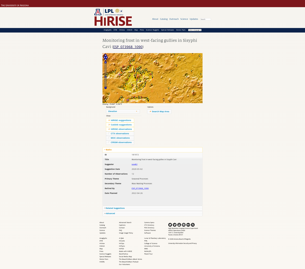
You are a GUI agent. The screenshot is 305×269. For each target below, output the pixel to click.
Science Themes (150, 230)
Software (147, 233)
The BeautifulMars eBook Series (130, 259)
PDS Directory (149, 228)
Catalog (164, 19)
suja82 (134, 164)
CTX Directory (149, 225)
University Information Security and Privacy (182, 243)
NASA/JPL (147, 251)
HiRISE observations (121, 129)
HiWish (129, 30)
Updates (194, 19)
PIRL (145, 241)
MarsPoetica (123, 254)
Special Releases (167, 30)
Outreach (174, 19)
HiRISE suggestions (121, 120)
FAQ (120, 230)
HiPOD (121, 249)
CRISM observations (121, 142)
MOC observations (120, 138)
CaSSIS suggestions (121, 125)
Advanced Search (125, 222)
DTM (115, 30)
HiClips (121, 243)
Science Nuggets (152, 30)
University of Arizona (152, 246)
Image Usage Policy (126, 233)
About (155, 19)
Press (142, 30)
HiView (122, 30)
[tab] (152, 149)
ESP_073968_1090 (127, 47)
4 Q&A (121, 238)
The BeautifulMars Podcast (128, 262)
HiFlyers (122, 246)
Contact (122, 228)
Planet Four (148, 254)
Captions (122, 225)
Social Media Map (125, 256)
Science (184, 19)
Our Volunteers (124, 264)
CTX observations (120, 133)
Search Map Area (160, 111)
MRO (146, 249)
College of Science (150, 243)
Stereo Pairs (180, 30)
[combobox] (123, 111)
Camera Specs (149, 222)
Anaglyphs (107, 30)
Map (136, 30)
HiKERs (102, 262)
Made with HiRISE (125, 251)
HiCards (122, 241)
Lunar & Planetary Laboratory (155, 238)
